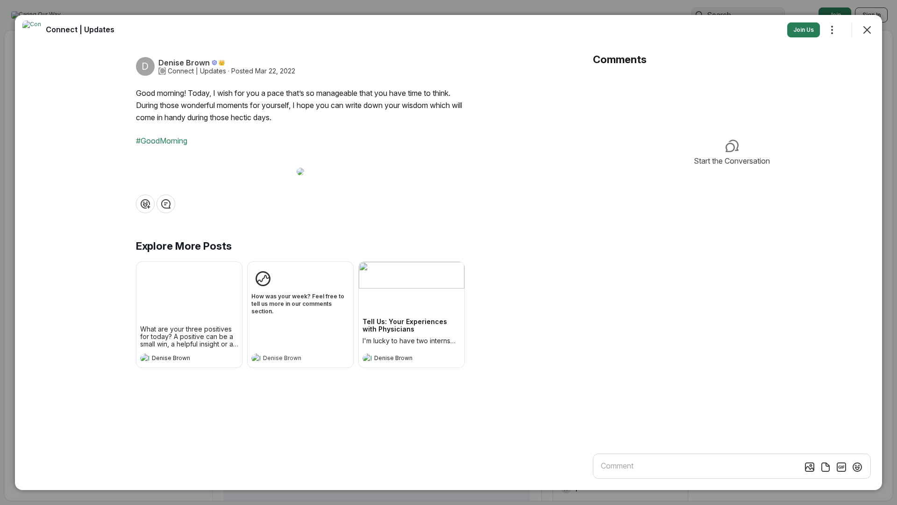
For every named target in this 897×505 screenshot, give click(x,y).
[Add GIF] (841, 467)
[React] (145, 204)
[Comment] (166, 204)
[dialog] (448, 252)
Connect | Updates (197, 71)
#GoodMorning (161, 140)
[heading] (180, 359)
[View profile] (145, 358)
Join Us (803, 29)
